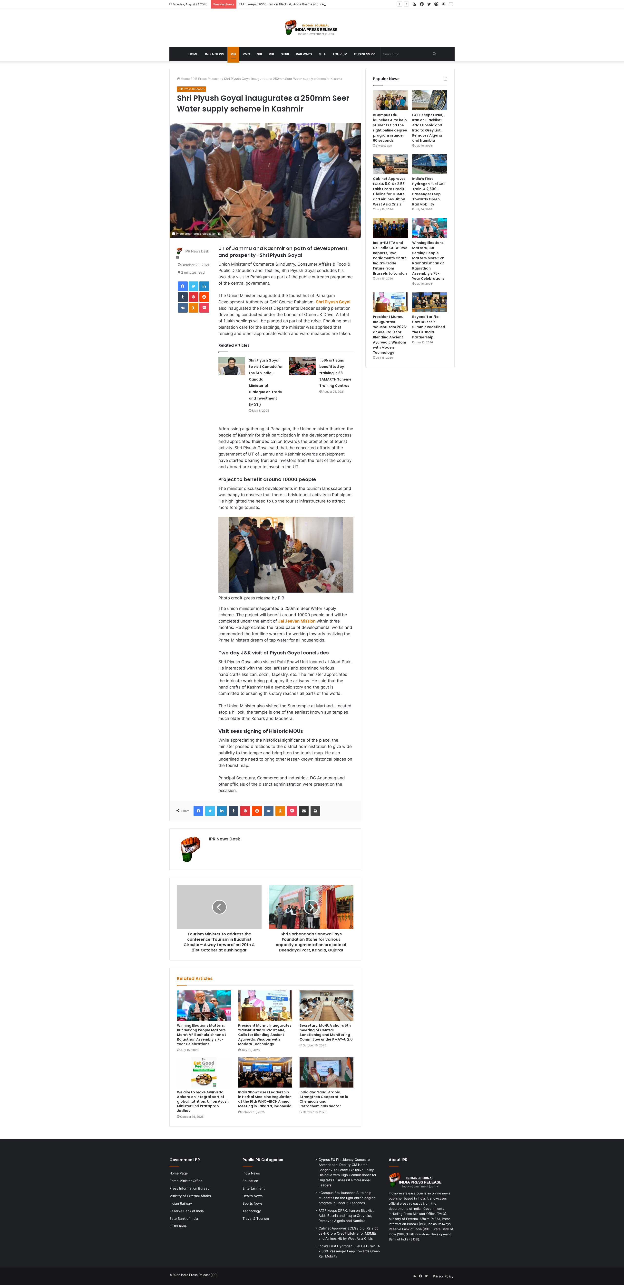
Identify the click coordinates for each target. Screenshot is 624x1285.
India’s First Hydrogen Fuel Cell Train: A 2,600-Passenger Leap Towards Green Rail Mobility (428, 191)
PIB (233, 54)
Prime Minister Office (185, 1181)
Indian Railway (180, 1203)
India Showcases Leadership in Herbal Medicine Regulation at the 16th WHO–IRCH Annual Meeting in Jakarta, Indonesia (265, 1099)
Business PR (364, 54)
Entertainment (254, 1188)
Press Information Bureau (189, 1188)
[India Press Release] (312, 28)
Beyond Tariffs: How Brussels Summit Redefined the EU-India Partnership (428, 327)
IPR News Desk (197, 251)
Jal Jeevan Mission (296, 621)
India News (214, 54)
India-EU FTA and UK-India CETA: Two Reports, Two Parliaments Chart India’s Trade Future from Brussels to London (390, 258)
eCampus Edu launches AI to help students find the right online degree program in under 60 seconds (390, 127)
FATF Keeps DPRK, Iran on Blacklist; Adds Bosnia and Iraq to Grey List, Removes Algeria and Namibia (315, 4)
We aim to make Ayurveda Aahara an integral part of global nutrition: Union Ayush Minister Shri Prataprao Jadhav (203, 1101)
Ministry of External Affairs (190, 1196)
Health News (253, 1196)
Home (193, 54)
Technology (252, 1211)
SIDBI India (178, 1226)
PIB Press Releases (207, 79)
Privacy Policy (443, 1276)
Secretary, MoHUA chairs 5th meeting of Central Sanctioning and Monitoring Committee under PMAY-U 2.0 (326, 1032)
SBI (259, 54)
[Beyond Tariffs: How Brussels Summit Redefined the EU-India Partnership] (429, 302)
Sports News (253, 1203)
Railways (304, 54)
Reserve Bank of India (186, 1211)
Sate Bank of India (183, 1218)
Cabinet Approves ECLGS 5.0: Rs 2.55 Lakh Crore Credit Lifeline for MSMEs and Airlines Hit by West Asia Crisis (389, 191)
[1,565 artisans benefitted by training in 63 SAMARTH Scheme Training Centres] (302, 366)
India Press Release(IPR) (199, 1275)
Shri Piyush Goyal (333, 301)
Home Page (178, 1173)
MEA (322, 54)
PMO (246, 54)
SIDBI (285, 54)
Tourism (339, 54)
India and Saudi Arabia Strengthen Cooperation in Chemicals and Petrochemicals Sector (324, 1099)
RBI (271, 54)
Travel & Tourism (256, 1218)
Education (250, 1181)
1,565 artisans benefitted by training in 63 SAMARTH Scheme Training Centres (335, 373)
